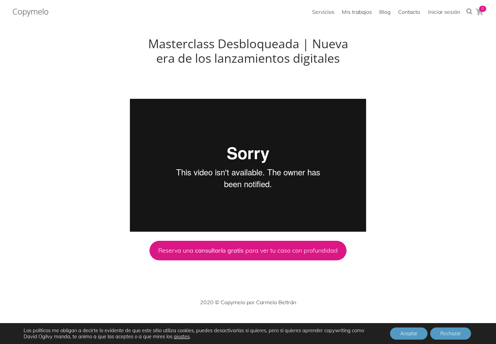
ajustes (182, 337)
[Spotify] (292, 322)
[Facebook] (203, 322)
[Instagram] (233, 322)
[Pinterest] (248, 322)
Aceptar (408, 334)
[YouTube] (278, 322)
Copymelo (30, 11)
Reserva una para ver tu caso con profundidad (248, 250)
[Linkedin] (263, 322)
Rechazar (450, 334)
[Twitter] (218, 322)
